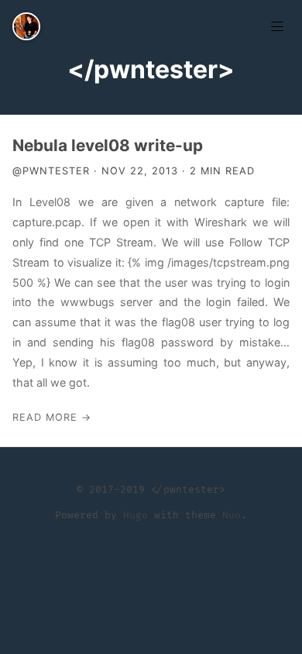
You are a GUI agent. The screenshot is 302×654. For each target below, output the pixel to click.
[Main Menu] (277, 24)
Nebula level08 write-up (107, 145)
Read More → (51, 417)
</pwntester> (151, 69)
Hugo (135, 515)
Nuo (231, 515)
